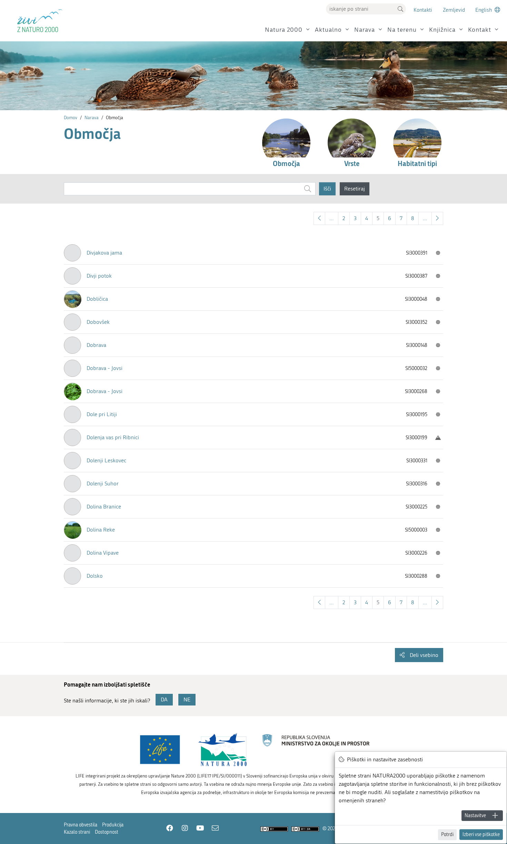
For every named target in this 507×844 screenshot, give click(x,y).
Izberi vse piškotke (481, 834)
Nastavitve (475, 816)
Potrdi (447, 834)
